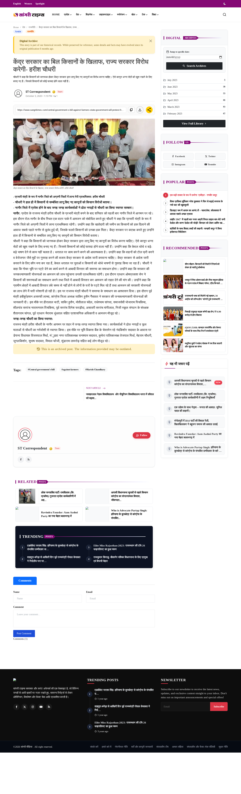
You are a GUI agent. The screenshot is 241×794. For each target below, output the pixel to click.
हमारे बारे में (106, 746)
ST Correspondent (38, 92)
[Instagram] (32, 707)
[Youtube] (41, 707)
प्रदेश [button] (66, 14)
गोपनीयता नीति (121, 746)
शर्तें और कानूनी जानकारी (142, 746)
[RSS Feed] (28, 459)
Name (16, 592)
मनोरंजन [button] (121, 14)
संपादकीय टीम (162, 746)
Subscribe (219, 706)
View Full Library (194, 123)
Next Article (93, 388)
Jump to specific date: (177, 51)
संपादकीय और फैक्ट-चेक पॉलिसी (201, 746)
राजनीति (32, 27)
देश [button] (77, 14)
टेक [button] (143, 14)
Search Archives (194, 66)
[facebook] (21, 459)
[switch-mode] (225, 3)
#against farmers (70, 369)
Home (56, 14)
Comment (18, 607)
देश (23, 27)
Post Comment (24, 633)
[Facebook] (16, 707)
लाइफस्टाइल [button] (104, 14)
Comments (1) (20, 639)
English (17, 3)
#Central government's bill (41, 369)
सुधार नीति (223, 746)
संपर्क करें (94, 746)
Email (89, 592)
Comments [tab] (25, 580)
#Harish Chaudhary (95, 369)
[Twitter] (24, 707)
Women (28, 3)
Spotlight (39, 3)
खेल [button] (133, 14)
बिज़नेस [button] (89, 14)
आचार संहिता (177, 746)
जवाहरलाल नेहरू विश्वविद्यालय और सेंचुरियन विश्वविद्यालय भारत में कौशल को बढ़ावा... (120, 396)
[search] (224, 14)
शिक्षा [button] (154, 14)
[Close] (151, 41)
